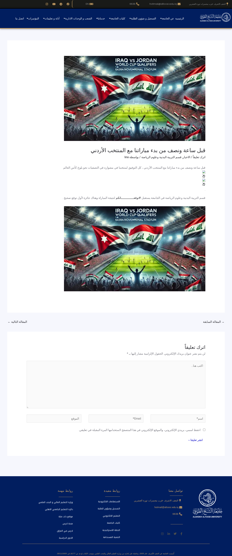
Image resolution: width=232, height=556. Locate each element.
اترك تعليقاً (199, 157)
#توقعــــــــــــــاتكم (128, 198)
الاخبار (186, 157)
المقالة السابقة (213, 322)
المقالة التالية (17, 322)
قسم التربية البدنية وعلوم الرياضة (161, 157)
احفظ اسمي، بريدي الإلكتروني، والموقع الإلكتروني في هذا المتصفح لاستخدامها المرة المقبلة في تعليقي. (139, 430)
